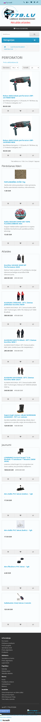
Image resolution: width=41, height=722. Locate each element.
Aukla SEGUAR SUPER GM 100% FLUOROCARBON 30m (17, 223)
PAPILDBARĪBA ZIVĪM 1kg (14, 182)
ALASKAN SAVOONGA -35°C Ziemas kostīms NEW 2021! (19, 378)
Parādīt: (25, 68)
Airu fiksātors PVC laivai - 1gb (16, 566)
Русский (9, 2)
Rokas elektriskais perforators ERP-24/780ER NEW (18, 97)
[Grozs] (34, 2)
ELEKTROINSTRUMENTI (18, 47)
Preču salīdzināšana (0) (10, 62)
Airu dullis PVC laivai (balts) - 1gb (18, 530)
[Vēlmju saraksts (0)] (31, 2)
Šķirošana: (6, 68)
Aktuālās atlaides (20, 22)
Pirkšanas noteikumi (8, 643)
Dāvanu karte (6, 671)
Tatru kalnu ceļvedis (8, 699)
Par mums (5, 641)
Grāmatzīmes (6, 684)
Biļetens (4, 686)
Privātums (5, 652)
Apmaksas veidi (7, 648)
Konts (3, 680)
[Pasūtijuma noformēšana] (37, 2)
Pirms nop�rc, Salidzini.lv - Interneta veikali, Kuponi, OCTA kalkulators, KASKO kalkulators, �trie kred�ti (34, 712)
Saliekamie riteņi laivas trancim (17, 603)
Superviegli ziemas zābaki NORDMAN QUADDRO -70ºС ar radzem (20, 416)
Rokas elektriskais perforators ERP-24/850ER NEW (18, 141)
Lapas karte (5, 663)
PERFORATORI (8, 49)
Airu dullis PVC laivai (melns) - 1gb (18, 494)
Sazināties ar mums (8, 658)
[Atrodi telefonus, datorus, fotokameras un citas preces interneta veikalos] (20, 716)
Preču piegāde (6, 645)
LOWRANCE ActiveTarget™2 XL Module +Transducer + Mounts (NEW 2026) (19, 459)
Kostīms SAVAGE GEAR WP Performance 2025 (15, 266)
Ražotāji (4, 669)
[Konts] (27, 2)
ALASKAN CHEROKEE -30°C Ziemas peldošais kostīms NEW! (18, 303)
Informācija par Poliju (8, 697)
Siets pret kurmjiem (8, 695)
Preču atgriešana (7, 650)
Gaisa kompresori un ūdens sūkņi (12, 692)
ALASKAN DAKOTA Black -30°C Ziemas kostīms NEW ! (20, 341)
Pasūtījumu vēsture (8, 682)
